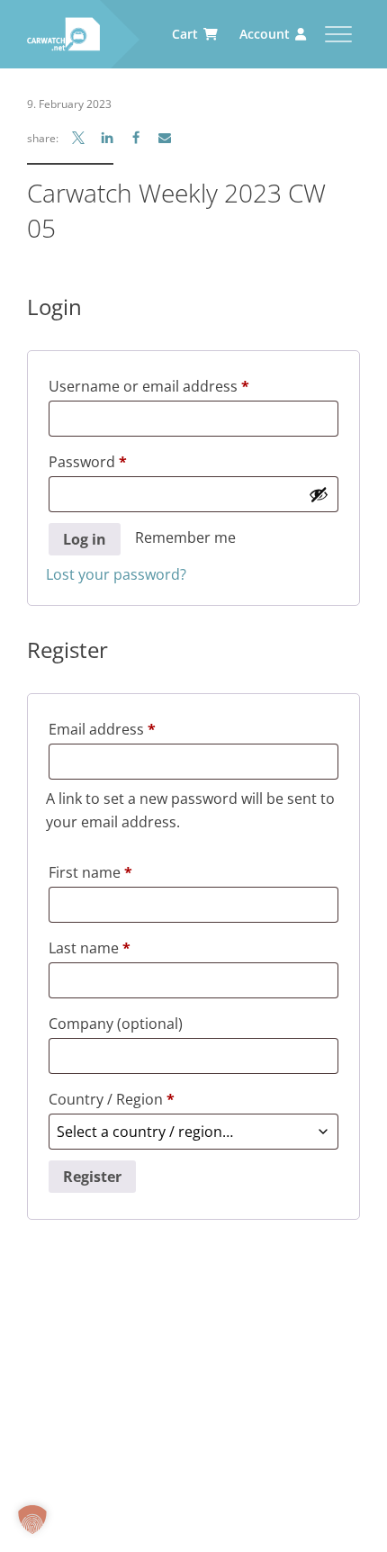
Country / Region (112, 1099)
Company (116, 1023)
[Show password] (318, 494)
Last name (89, 948)
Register (92, 1177)
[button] (32, 1519)
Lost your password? (116, 574)
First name (90, 872)
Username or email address (179, 385)
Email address (133, 728)
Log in (84, 539)
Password (118, 461)
